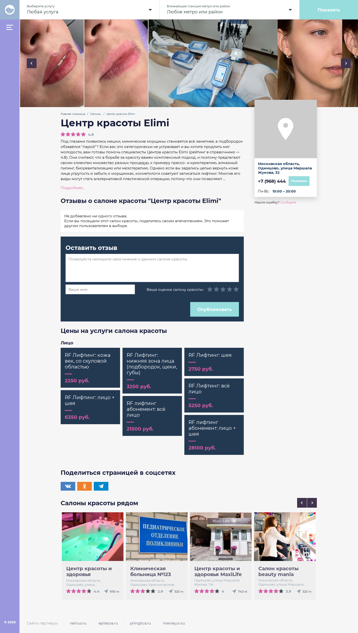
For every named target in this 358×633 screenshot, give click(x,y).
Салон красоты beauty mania (278, 571)
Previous (32, 63)
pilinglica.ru (140, 623)
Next (346, 63)
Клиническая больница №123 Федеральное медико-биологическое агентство (150, 572)
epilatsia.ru (108, 623)
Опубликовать (214, 309)
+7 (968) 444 (272, 181)
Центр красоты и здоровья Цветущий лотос (89, 572)
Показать (329, 9)
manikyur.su (174, 623)
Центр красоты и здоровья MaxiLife (218, 571)
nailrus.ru (78, 623)
